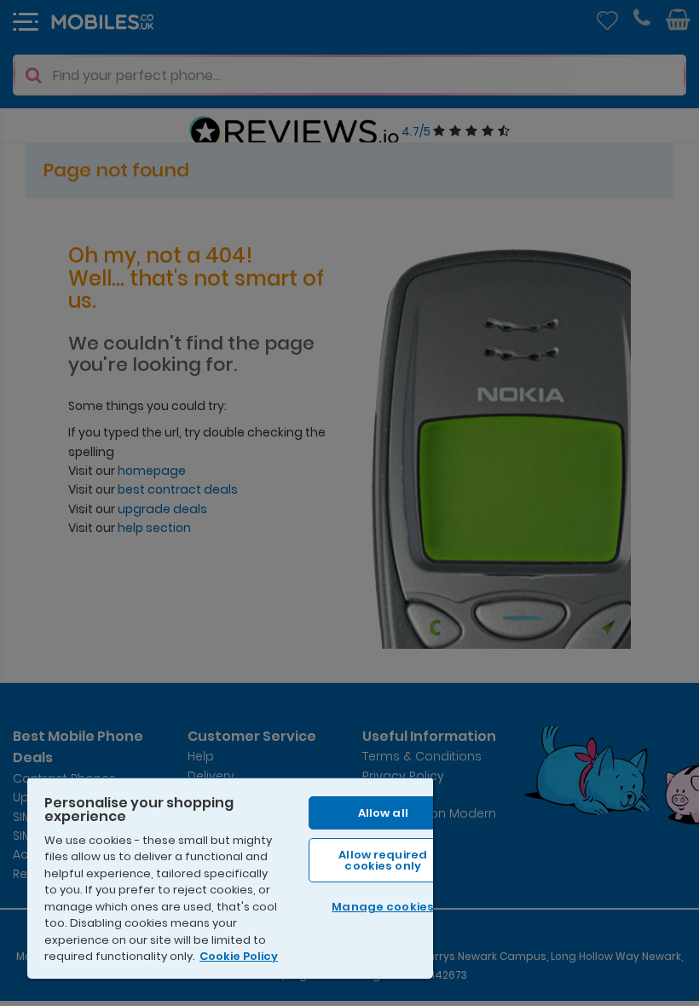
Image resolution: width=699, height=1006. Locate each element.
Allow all (383, 813)
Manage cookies (383, 907)
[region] (230, 878)
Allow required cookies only (382, 860)
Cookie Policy (238, 956)
